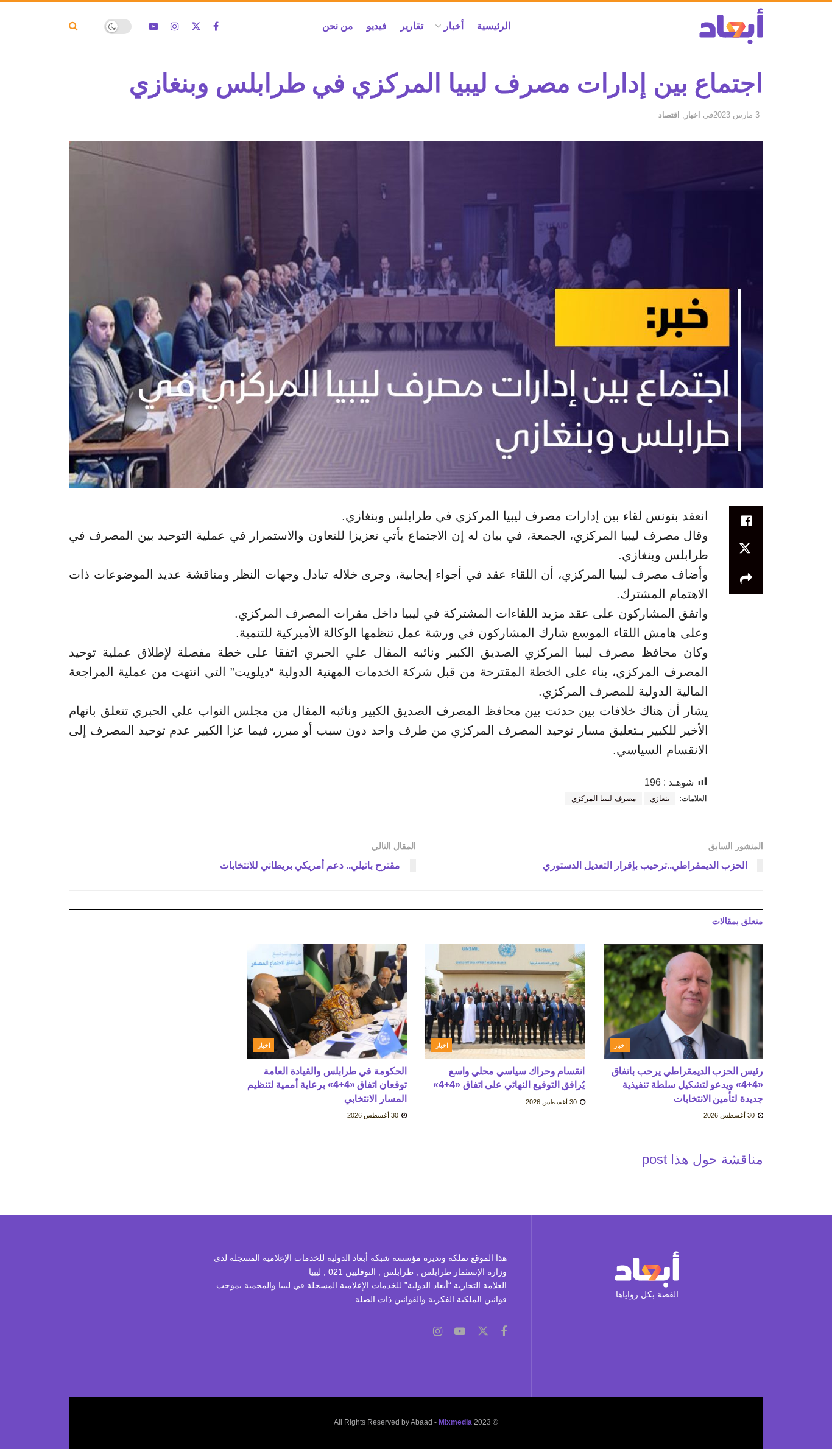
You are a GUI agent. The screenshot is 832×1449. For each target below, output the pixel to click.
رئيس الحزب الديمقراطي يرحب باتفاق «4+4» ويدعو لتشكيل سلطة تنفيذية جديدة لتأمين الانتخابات (687, 1085)
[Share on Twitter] (746, 550)
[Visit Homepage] (731, 26)
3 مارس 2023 (736, 114)
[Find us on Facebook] (216, 26)
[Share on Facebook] (746, 520)
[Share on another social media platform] (746, 579)
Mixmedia (455, 1422)
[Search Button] (73, 26)
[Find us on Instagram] (175, 26)
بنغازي (659, 798)
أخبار (454, 26)
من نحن (337, 26)
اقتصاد (669, 114)
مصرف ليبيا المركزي (603, 798)
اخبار (692, 114)
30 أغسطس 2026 (729, 1115)
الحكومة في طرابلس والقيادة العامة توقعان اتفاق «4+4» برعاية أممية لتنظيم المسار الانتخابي (327, 1085)
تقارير (411, 26)
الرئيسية (493, 26)
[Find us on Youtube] (153, 26)
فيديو (377, 26)
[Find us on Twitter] (196, 26)
